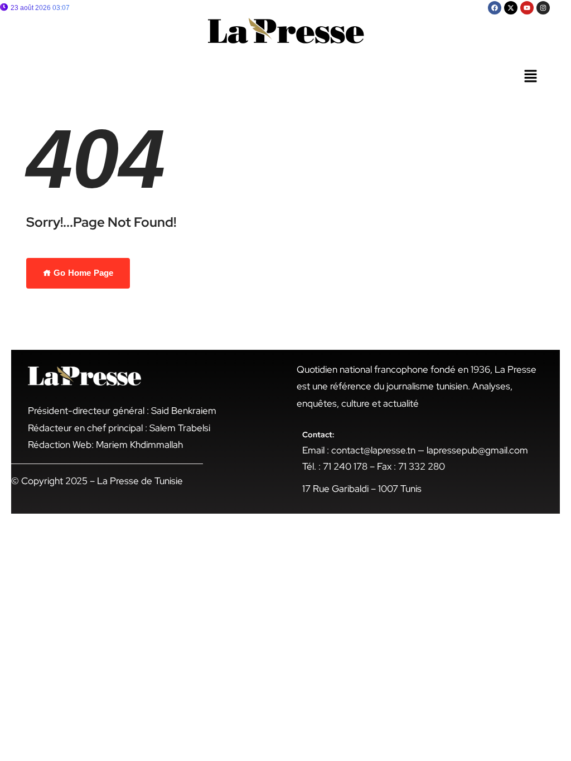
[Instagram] (543, 7)
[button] (530, 77)
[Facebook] (494, 7)
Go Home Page (82, 272)
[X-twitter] (510, 7)
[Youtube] (527, 7)
